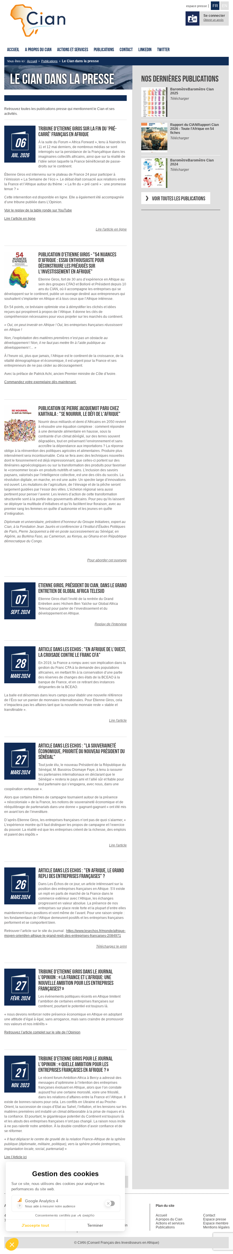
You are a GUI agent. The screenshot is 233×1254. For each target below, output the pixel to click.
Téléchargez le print (111, 946)
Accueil (13, 49)
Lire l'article (118, 720)
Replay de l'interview (111, 624)
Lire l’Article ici (15, 1157)
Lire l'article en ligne (111, 229)
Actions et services (72, 49)
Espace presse (214, 1219)
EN (224, 5)
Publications (104, 49)
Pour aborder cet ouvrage (107, 560)
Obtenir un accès (213, 19)
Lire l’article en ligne (20, 219)
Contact (126, 49)
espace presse (196, 6)
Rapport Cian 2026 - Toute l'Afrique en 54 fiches (194, 129)
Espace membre (215, 1223)
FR (215, 5)
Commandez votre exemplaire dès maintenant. (40, 382)
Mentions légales (216, 1227)
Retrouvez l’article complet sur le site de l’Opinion (42, 1032)
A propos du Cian (38, 49)
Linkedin (144, 49)
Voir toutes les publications (178, 198)
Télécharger (179, 99)
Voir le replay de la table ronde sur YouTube (38, 210)
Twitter (163, 49)
